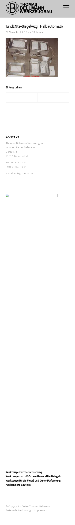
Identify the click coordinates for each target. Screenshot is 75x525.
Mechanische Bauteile (18, 484)
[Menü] (64, 7)
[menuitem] (56, 7)
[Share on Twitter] (22, 97)
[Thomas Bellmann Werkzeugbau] (31, 9)
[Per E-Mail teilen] (53, 97)
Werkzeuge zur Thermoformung (24, 472)
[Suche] (56, 7)
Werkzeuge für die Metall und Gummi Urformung (33, 480)
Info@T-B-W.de (23, 173)
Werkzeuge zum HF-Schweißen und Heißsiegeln (33, 476)
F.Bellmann (37, 32)
